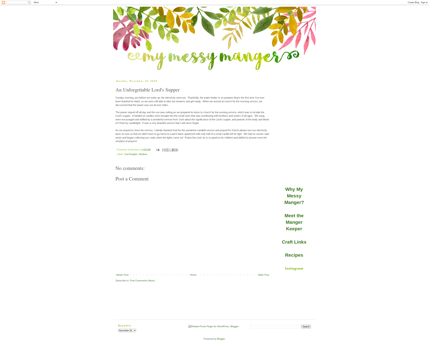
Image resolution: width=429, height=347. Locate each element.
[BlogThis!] (167, 150)
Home (193, 274)
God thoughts (131, 154)
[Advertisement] (193, 264)
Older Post (263, 274)
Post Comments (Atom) (142, 280)
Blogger (221, 338)
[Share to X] (170, 150)
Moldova (143, 154)
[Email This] (163, 150)
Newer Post (122, 274)
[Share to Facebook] (173, 150)
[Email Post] (157, 150)
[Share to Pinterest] (176, 150)
